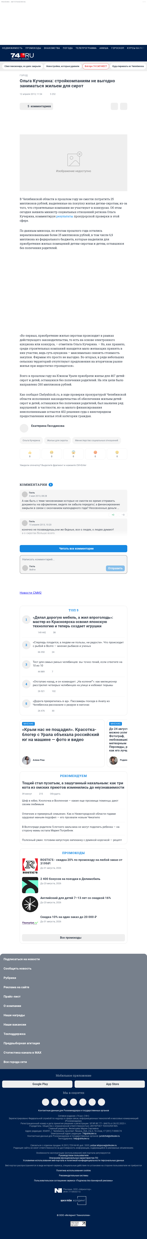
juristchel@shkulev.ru (109, 1136)
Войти (32, 569)
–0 (123, 514)
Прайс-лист (12, 996)
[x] (82, 1102)
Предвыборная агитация (22, 1043)
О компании (12, 1006)
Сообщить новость (17, 968)
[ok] (64, 1102)
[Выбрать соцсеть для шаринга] (123, 106)
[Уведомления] (134, 56)
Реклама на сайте (16, 987)
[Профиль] (142, 56)
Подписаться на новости (22, 959)
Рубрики (10, 978)
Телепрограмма (86, 48)
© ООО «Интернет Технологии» (73, 1215)
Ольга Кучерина (31, 440)
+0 (113, 514)
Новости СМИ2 (31, 592)
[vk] (54, 1102)
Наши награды (14, 1015)
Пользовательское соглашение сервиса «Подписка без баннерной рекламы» (73, 1180)
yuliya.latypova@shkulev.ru (103, 1145)
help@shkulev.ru (81, 1138)
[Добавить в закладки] (114, 106)
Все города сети (15, 1062)
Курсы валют (135, 48)
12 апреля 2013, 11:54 (31, 94)
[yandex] (101, 1102)
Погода (68, 48)
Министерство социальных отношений (96, 440)
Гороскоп (117, 48)
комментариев (39, 106)
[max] (73, 1102)
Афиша (103, 48)
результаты (64, 216)
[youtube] (92, 1102)
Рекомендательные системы (73, 1175)
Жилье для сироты (57, 440)
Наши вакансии (15, 1024)
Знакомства (52, 48)
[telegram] (45, 1102)
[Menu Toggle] (4, 56)
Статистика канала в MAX (22, 1052)
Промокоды (33, 48)
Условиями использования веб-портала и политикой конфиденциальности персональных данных (73, 1160)
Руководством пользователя (74, 1155)
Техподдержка (14, 1034)
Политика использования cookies (73, 1170)
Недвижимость (12, 48)
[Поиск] (125, 56)
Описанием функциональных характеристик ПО (73, 1158)
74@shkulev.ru (89, 1133)
